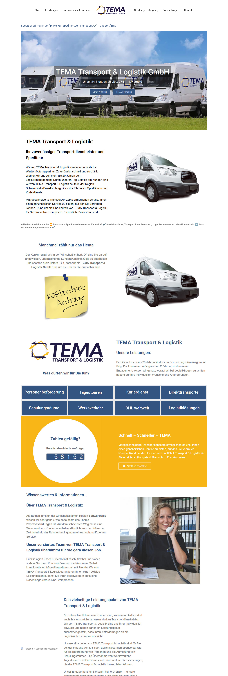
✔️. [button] (53, 227)
